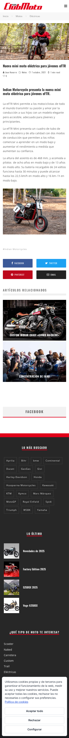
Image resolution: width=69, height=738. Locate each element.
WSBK (26, 510)
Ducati (10, 468)
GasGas (26, 468)
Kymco (22, 493)
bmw (36, 460)
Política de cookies (16, 701)
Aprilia (10, 460)
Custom (9, 660)
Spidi (49, 501)
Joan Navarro (11, 72)
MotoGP (11, 501)
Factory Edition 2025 (34, 569)
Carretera (10, 655)
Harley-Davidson (16, 477)
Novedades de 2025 (33, 551)
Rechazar (34, 720)
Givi (39, 468)
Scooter (8, 644)
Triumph (11, 510)
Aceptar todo (34, 711)
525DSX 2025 (30, 587)
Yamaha (42, 510)
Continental (53, 460)
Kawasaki (48, 485)
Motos (24, 72)
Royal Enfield (31, 501)
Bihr (23, 460)
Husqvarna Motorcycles (21, 485)
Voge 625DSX (30, 605)
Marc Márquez (42, 493)
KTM (9, 493)
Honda (38, 477)
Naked (8, 649)
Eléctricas (10, 672)
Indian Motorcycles (15, 249)
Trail (7, 666)
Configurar (34, 729)
